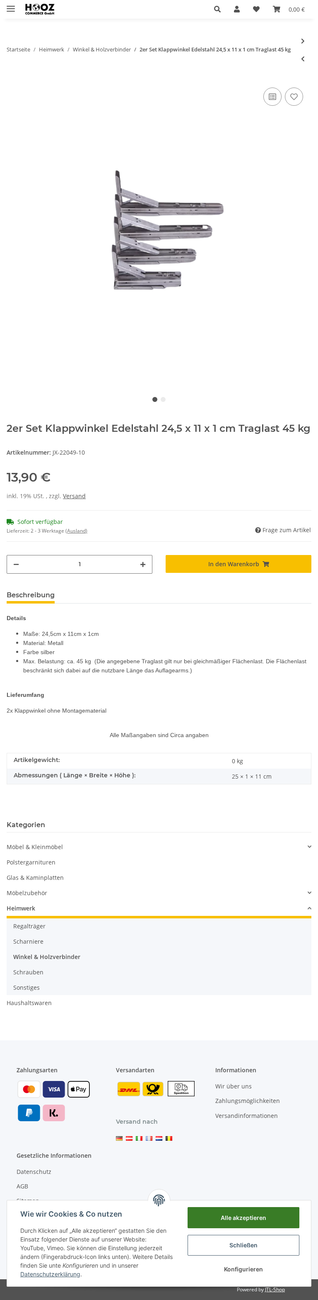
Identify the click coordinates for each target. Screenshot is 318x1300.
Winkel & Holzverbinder (46, 957)
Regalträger (29, 926)
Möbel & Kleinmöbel (35, 847)
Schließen (243, 1245)
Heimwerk (21, 908)
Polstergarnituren (31, 862)
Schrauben (28, 972)
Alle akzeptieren (243, 1217)
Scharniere (28, 941)
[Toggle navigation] (11, 5)
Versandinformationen (246, 1116)
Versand (74, 496)
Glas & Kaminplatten (35, 877)
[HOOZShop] (40, 9)
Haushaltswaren (29, 1003)
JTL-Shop (275, 1289)
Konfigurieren (243, 1269)
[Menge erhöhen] (143, 564)
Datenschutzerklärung (50, 1274)
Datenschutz (34, 1172)
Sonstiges (26, 987)
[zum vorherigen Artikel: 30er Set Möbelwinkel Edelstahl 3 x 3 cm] (302, 59)
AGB (22, 1186)
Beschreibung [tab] (31, 595)
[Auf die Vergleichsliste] (272, 97)
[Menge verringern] (16, 564)
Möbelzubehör (27, 893)
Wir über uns (233, 1086)
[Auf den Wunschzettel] (294, 97)
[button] (217, 9)
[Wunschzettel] (256, 9)
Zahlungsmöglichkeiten (247, 1101)
